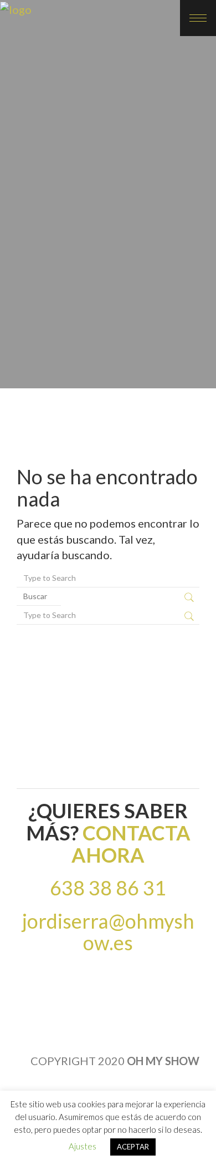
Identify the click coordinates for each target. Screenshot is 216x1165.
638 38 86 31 (108, 887)
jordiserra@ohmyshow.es (108, 932)
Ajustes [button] (82, 1146)
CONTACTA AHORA (131, 843)
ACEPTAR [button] (133, 1146)
